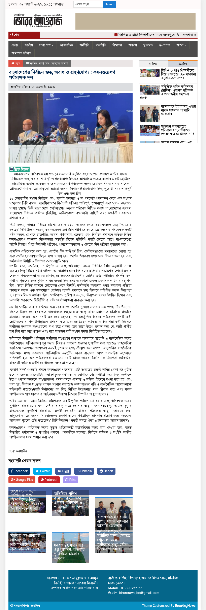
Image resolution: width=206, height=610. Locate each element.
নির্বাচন (33, 63)
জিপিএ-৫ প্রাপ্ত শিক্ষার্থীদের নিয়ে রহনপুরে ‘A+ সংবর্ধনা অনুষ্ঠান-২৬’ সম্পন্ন (26, 502)
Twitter (44, 471)
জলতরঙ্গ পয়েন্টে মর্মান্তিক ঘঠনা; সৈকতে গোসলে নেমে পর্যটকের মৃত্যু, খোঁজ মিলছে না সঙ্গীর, (113, 540)
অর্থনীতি (84, 45)
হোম (17, 63)
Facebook (20, 471)
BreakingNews (185, 606)
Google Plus (24, 480)
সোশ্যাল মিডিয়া (59, 63)
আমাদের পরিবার (21, 53)
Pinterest (51, 480)
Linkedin (85, 471)
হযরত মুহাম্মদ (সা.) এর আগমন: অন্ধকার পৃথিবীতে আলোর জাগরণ (69, 552)
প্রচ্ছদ (15, 45)
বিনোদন (117, 45)
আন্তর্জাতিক (66, 45)
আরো (180, 45)
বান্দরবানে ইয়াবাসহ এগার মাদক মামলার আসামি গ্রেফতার (112, 521)
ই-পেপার (164, 45)
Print (72, 480)
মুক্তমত (148, 45)
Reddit (108, 471)
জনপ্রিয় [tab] (183, 64)
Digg (65, 471)
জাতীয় (29, 45)
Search (109, 4)
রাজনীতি (101, 45)
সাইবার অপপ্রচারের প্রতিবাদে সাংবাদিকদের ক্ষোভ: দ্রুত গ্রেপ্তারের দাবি (25, 542)
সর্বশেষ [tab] (153, 64)
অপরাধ (133, 45)
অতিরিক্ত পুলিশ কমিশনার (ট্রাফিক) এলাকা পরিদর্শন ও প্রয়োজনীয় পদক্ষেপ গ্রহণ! (68, 502)
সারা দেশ (45, 45)
